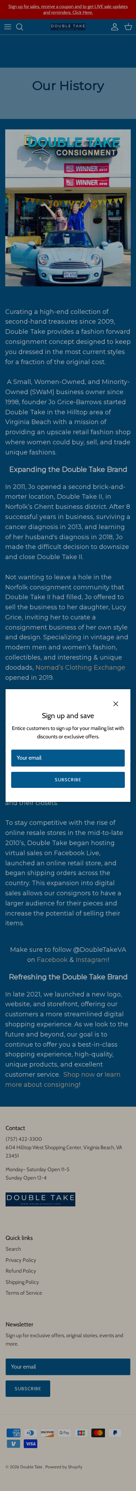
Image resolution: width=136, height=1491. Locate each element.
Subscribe (68, 779)
